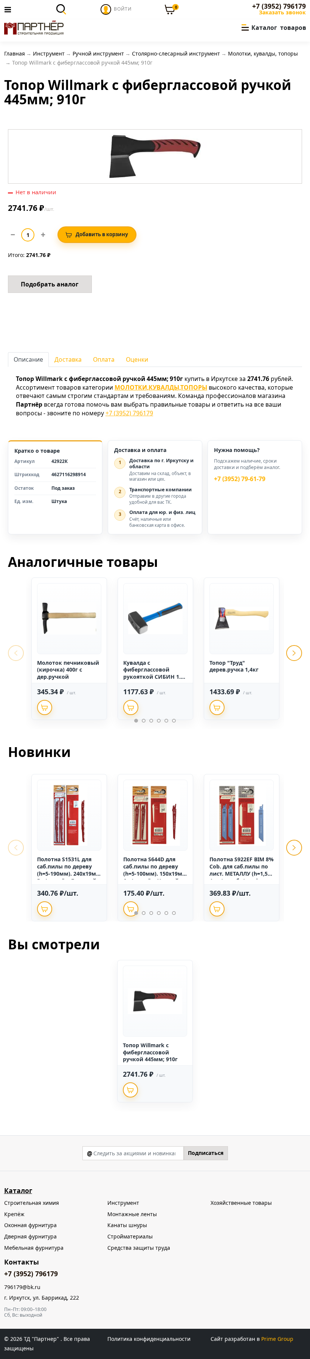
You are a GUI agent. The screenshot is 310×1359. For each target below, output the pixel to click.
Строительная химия (31, 1202)
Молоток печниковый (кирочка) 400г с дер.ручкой (68, 670)
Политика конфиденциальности (149, 1338)
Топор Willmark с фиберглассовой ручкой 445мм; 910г (150, 1052)
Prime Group (277, 1338)
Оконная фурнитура (30, 1225)
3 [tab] (151, 721)
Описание (28, 359)
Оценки (137, 359)
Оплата (104, 359)
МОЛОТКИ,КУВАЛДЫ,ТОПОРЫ (161, 387)
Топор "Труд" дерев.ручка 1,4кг (234, 666)
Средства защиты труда (138, 1247)
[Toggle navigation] (10, 9)
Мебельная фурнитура (34, 1247)
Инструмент (123, 1202)
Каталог (18, 1190)
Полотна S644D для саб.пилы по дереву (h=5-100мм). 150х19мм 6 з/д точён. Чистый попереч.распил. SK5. (155, 874)
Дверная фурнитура (30, 1236)
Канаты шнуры (127, 1225)
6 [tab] (174, 721)
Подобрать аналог (50, 284)
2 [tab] (144, 721)
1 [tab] (136, 721)
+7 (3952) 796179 (279, 6)
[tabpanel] (69, 648)
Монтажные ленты (132, 1214)
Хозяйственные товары (241, 1202)
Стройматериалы (130, 1236)
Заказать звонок (282, 12)
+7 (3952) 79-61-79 (239, 479)
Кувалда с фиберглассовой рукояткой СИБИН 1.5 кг (153, 673)
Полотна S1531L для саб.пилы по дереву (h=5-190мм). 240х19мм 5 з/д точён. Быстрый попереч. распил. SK (69, 874)
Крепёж (14, 1214)
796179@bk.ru (22, 1287)
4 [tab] (159, 721)
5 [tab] (166, 721)
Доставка (68, 359)
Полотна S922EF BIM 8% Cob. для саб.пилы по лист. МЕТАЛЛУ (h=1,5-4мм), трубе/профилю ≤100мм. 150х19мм (241, 874)
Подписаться (205, 1152)
